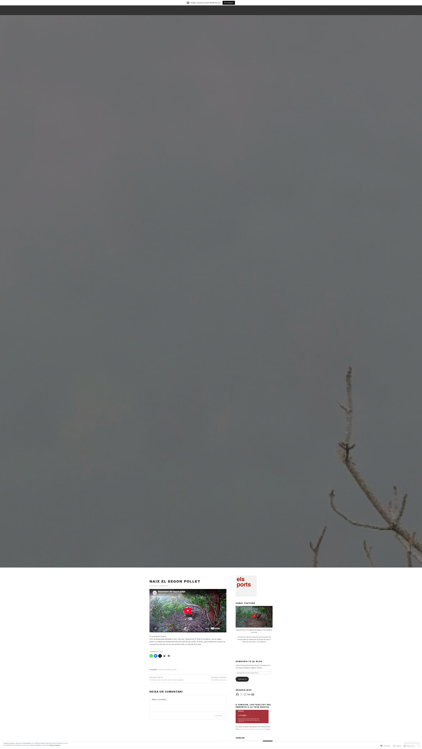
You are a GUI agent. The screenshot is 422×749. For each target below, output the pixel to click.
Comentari (218, 715)
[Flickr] (249, 694)
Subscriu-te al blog (249, 661)
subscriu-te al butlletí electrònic (255, 729)
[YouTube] (253, 694)
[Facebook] (237, 694)
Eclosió (160, 669)
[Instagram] (245, 694)
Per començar (228, 3)
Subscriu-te (242, 679)
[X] (241, 694)
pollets (173, 669)
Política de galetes (54, 745)
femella (167, 669)
